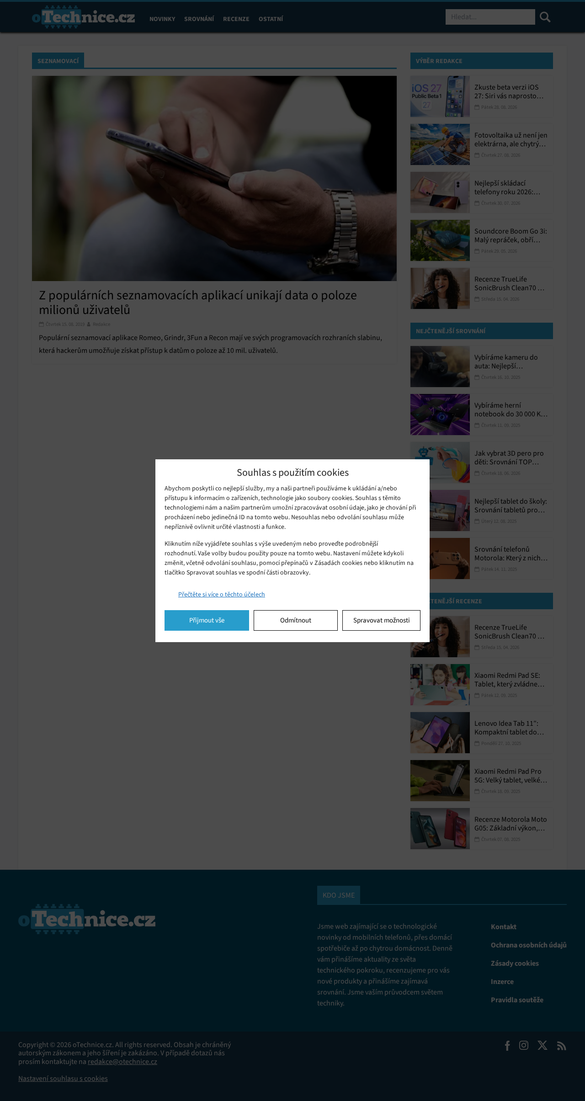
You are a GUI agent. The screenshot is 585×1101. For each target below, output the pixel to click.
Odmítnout (295, 620)
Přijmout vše (206, 620)
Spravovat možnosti (381, 620)
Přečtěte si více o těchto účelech (221, 594)
